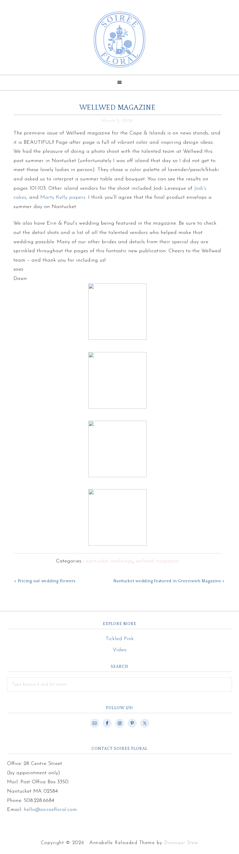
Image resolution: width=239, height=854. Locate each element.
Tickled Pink (120, 639)
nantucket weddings (109, 561)
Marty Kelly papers (62, 197)
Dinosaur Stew (181, 843)
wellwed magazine (157, 561)
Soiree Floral (119, 39)
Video (119, 650)
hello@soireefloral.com (50, 809)
